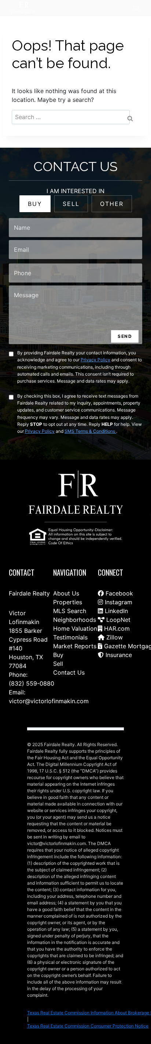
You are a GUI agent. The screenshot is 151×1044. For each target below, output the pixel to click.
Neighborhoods (74, 619)
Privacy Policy (95, 359)
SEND (125, 336)
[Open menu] (135, 8)
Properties (67, 602)
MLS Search (69, 611)
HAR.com (116, 628)
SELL (71, 203)
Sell (58, 663)
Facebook (118, 593)
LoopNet (117, 619)
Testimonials (70, 637)
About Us (66, 593)
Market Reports (74, 646)
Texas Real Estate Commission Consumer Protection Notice (87, 1026)
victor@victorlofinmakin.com (49, 701)
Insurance (118, 655)
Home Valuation (75, 628)
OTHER (112, 203)
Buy (58, 655)
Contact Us (69, 672)
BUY (35, 203)
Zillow (113, 637)
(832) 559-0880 (31, 683)
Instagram (117, 602)
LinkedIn (115, 611)
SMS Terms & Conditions (90, 431)
